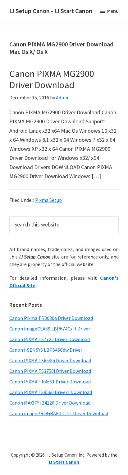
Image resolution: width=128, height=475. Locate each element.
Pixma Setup (48, 200)
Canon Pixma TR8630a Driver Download (51, 318)
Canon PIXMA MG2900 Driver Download (51, 79)
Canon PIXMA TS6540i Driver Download (50, 360)
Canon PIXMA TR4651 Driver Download (50, 381)
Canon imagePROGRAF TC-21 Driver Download (58, 413)
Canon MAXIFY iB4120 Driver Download (49, 403)
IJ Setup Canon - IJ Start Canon (50, 11)
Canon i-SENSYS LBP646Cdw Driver (45, 350)
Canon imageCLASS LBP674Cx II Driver (49, 328)
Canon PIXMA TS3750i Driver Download (50, 371)
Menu (113, 11)
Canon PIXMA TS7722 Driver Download (49, 339)
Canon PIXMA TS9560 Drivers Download (50, 392)
